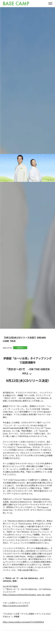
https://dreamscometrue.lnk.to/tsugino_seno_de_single (26, 594)
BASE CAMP (16, 3)
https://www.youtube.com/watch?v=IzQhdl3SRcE (23, 622)
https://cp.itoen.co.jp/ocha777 (15, 605)
